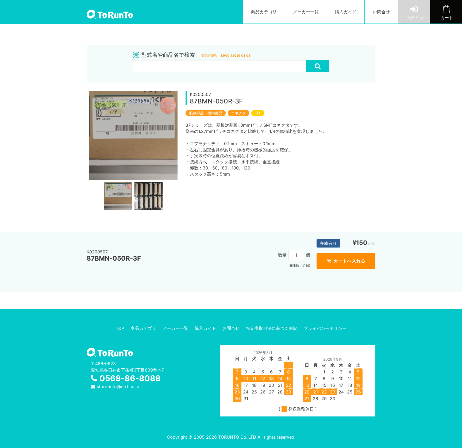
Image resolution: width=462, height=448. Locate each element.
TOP (120, 328)
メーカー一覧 (306, 11)
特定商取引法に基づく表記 (271, 328)
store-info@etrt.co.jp (118, 386)
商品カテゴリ (264, 11)
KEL (258, 113)
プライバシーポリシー (325, 328)
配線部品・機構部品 (205, 113)
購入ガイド (345, 11)
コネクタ (238, 113)
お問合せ (381, 11)
